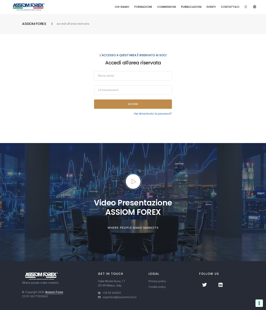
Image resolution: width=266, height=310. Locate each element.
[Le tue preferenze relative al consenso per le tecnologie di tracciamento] (259, 303)
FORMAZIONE (143, 7)
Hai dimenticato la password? (153, 113)
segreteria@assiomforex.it (119, 297)
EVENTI (211, 7)
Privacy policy (157, 281)
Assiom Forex (54, 292)
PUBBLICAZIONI (191, 7)
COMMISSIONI (166, 7)
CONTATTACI (230, 7)
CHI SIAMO (122, 7)
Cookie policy (157, 287)
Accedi (133, 104)
